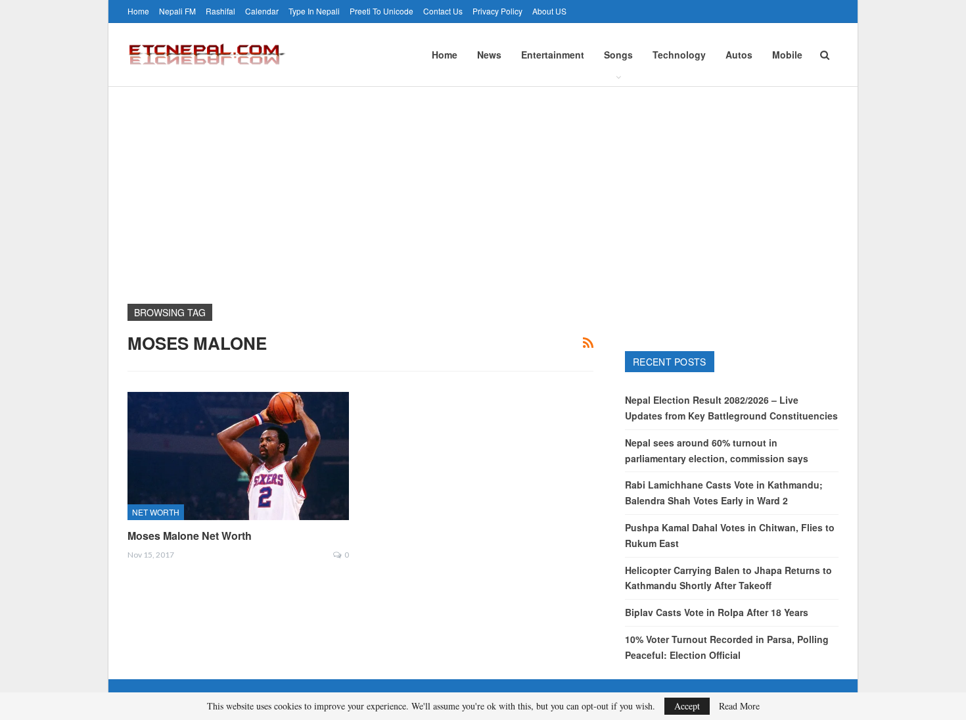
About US (549, 10)
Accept (687, 706)
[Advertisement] (483, 185)
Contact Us (443, 10)
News (489, 54)
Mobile (787, 54)
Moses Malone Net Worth (189, 535)
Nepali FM (177, 10)
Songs (618, 54)
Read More (739, 706)
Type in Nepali (314, 10)
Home (138, 10)
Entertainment (552, 54)
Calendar (262, 10)
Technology (679, 54)
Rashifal (220, 10)
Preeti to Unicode (381, 10)
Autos (738, 54)
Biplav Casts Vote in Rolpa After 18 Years (716, 612)
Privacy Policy (497, 10)
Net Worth (155, 511)
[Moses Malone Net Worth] (238, 456)
